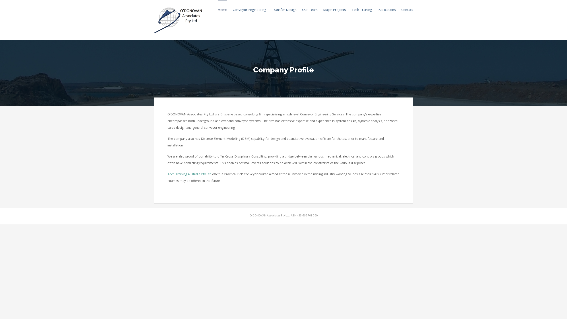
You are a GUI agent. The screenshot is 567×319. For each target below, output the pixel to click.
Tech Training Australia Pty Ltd (189, 174)
